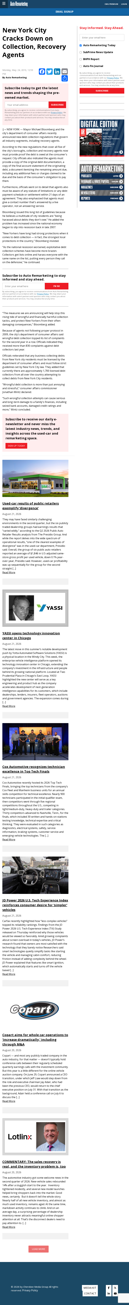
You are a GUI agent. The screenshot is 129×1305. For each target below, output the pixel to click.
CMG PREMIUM (111, 4)
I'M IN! (56, 286)
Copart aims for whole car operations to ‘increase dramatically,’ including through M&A (35, 1039)
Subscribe (57, 105)
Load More (38, 1249)
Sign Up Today (16, 445)
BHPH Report (91, 59)
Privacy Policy (56, 112)
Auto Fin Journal (93, 66)
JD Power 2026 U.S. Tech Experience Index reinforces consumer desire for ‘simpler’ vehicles (35, 905)
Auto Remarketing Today (99, 45)
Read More (8, 572)
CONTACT (90, 1293)
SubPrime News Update (98, 52)
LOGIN (124, 4)
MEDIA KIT (90, 1288)
